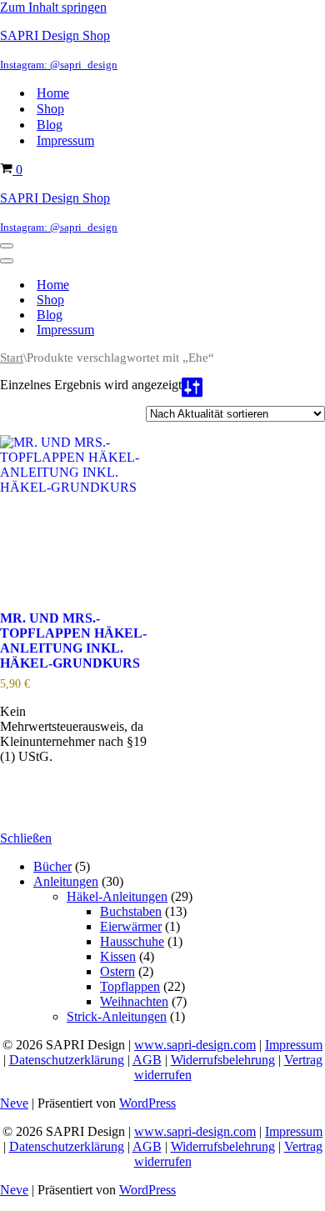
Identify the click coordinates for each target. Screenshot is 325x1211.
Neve (14, 1103)
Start (11, 357)
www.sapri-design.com (195, 1045)
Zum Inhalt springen (53, 7)
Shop (50, 109)
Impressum (65, 140)
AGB (147, 1060)
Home (53, 93)
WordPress (147, 1103)
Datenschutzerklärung (66, 1060)
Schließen (26, 838)
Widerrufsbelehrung (223, 1060)
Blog (49, 125)
